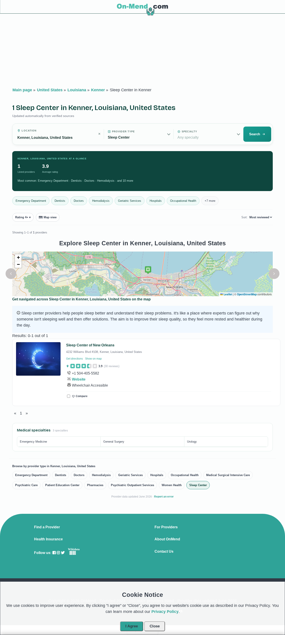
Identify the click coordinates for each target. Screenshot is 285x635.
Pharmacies (95, 485)
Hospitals (156, 200)
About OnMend (167, 539)
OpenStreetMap (247, 294)
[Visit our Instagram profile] (58, 553)
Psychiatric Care (26, 485)
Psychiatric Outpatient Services (132, 485)
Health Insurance (48, 539)
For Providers (166, 527)
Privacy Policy (165, 611)
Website (79, 379)
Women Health (172, 485)
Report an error (164, 496)
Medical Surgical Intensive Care (228, 475)
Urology (192, 441)
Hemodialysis (101, 200)
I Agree (131, 626)
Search (254, 134)
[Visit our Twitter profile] (63, 553)
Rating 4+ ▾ (23, 217)
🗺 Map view (48, 217)
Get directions (74, 358)
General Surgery (113, 441)
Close (155, 626)
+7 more (210, 200)
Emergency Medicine (33, 441)
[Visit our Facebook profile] (54, 553)
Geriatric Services (129, 200)
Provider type (123, 131)
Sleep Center (198, 485)
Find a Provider (47, 527)
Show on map (93, 358)
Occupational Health (183, 200)
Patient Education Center (62, 485)
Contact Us (164, 551)
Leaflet (227, 294)
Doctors (79, 200)
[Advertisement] (142, 51)
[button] (11, 273)
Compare (82, 396)
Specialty (189, 131)
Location (29, 130)
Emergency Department (31, 200)
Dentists (60, 200)
